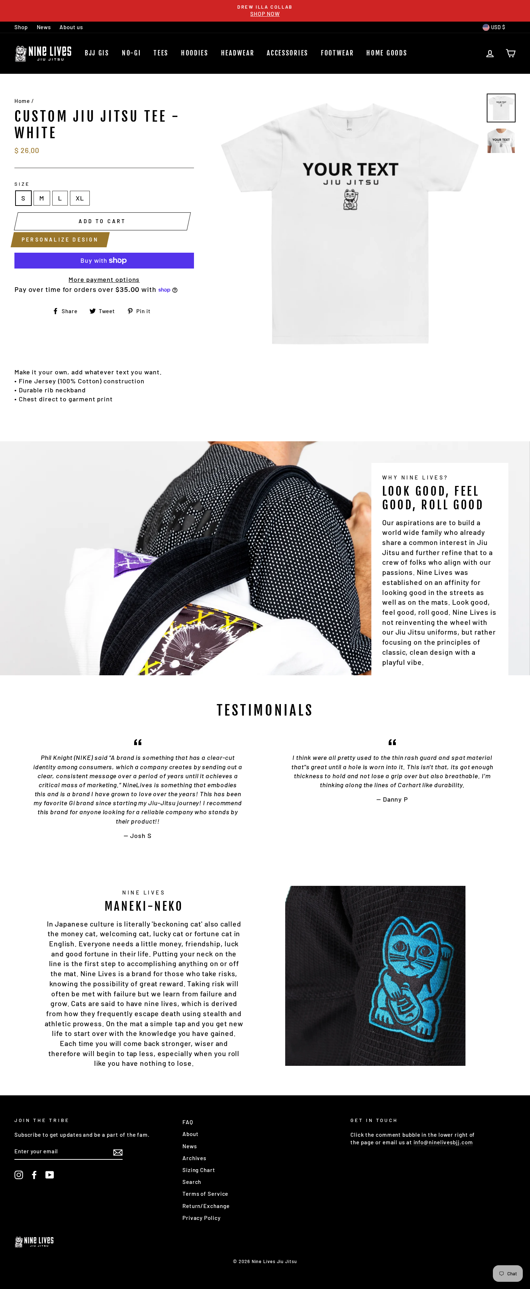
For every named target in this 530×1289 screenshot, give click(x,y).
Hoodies (194, 53)
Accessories (287, 53)
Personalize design (60, 239)
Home (22, 101)
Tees (161, 53)
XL (80, 198)
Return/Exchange (206, 1206)
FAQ (187, 1122)
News (44, 27)
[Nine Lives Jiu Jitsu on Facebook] (34, 1175)
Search (191, 1181)
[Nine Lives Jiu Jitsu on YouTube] (49, 1175)
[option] (265, 11)
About (190, 1134)
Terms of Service (205, 1193)
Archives (194, 1158)
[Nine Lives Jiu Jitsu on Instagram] (18, 1175)
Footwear (337, 53)
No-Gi (131, 53)
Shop (21, 27)
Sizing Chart (198, 1170)
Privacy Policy (201, 1217)
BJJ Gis (97, 53)
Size (22, 184)
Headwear (238, 53)
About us (71, 27)
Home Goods (386, 53)
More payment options (104, 279)
